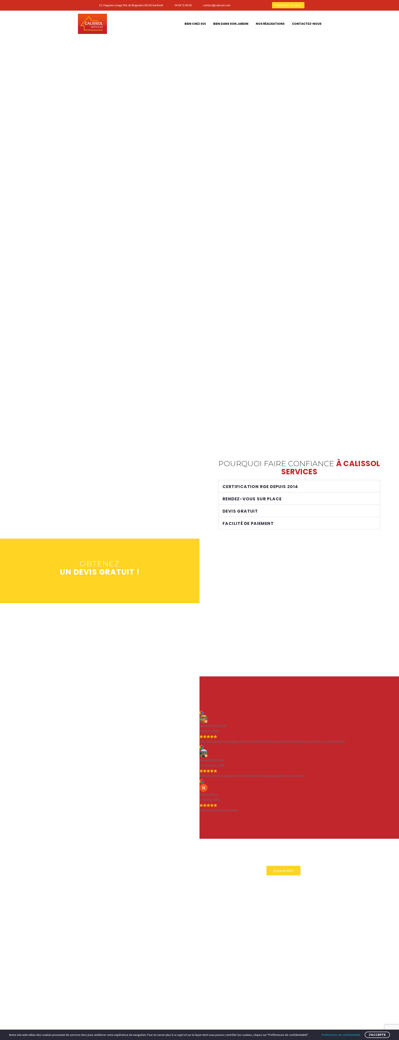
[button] (283, 870)
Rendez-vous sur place (252, 499)
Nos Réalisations (270, 24)
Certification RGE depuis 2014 (260, 487)
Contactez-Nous (306, 24)
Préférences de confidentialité (341, 1035)
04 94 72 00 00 (183, 5)
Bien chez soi (195, 24)
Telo (232, 1022)
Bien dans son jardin (230, 24)
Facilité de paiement (248, 523)
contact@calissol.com (216, 5)
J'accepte (377, 1035)
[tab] (299, 486)
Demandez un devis (288, 5)
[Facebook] (247, 5)
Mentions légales (217, 1003)
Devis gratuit (240, 511)
